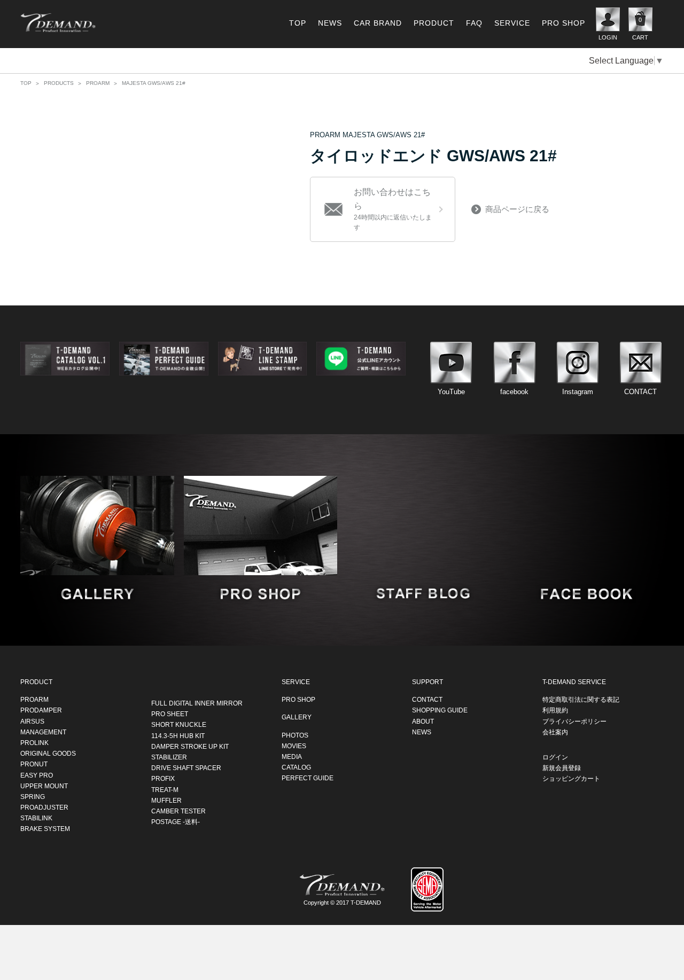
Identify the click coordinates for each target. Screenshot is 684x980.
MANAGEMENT (43, 731)
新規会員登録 (561, 768)
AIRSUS (32, 721)
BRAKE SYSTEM (45, 829)
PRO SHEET (169, 714)
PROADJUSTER (44, 807)
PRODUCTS (59, 83)
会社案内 (555, 731)
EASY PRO (36, 775)
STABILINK (36, 818)
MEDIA (292, 757)
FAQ (474, 23)
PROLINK (34, 743)
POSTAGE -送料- (175, 822)
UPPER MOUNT (44, 785)
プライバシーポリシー (574, 721)
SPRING (32, 796)
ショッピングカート (571, 778)
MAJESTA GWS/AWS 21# (153, 83)
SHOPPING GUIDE (440, 710)
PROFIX (163, 778)
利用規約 (555, 710)
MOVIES (294, 745)
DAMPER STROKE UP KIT (190, 746)
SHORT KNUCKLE (178, 724)
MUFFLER (166, 800)
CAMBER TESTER (178, 810)
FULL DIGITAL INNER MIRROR (197, 703)
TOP (297, 23)
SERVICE (512, 23)
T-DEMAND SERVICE (574, 682)
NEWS (330, 23)
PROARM (98, 83)
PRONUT (34, 764)
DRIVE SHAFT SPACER (186, 768)
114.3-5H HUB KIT (178, 735)
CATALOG (296, 767)
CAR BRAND (378, 23)
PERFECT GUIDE (307, 778)
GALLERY (297, 717)
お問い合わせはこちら (393, 209)
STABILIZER (169, 757)
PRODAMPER (41, 710)
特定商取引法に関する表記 (580, 699)
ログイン (555, 757)
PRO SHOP (563, 23)
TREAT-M (164, 789)
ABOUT (423, 721)
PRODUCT (434, 23)
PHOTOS (295, 735)
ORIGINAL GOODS (48, 753)
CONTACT (427, 699)
